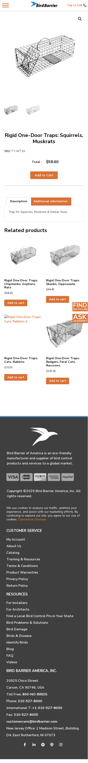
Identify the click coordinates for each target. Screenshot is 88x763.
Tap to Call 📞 (77, 5)
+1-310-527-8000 (47, 708)
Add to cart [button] (15, 303)
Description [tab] (18, 201)
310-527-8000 (30, 701)
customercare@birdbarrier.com (31, 721)
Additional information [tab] (50, 201)
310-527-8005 (26, 714)
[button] (80, 19)
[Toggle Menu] (5, 5)
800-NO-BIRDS (35, 694)
